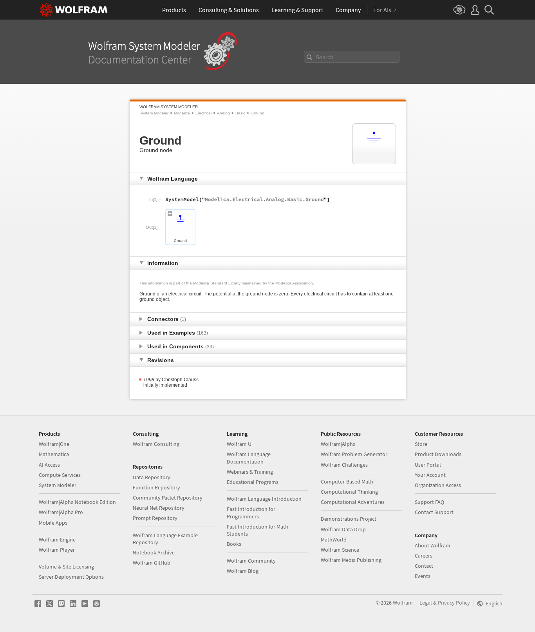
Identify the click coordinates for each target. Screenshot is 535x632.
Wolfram (403, 602)
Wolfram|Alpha (338, 443)
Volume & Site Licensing (66, 566)
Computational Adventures (353, 501)
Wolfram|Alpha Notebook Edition (77, 501)
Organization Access (438, 485)
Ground (257, 113)
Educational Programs (252, 481)
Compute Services (60, 474)
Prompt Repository (155, 518)
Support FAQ (429, 501)
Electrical (203, 113)
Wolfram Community (251, 560)
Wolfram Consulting (156, 443)
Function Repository (156, 487)
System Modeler (153, 113)
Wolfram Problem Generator (354, 454)
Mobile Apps (53, 522)
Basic (240, 113)
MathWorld (334, 539)
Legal (425, 602)
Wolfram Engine (57, 539)
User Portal (428, 464)
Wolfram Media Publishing (351, 559)
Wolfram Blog (242, 570)
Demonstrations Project (348, 518)
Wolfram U (239, 443)
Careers (423, 555)
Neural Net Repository (158, 507)
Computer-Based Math (347, 481)
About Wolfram (432, 545)
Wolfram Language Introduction (264, 498)
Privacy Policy (454, 602)
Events (422, 575)
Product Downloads (438, 454)
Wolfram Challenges (344, 464)
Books (234, 543)
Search (324, 57)
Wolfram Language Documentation (249, 458)
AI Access (49, 464)
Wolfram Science (340, 549)
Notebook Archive (154, 552)
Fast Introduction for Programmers (251, 512)
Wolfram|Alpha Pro (61, 512)
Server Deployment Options (71, 576)
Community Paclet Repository (167, 497)
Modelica (182, 113)
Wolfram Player (57, 549)
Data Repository (151, 477)
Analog (223, 113)
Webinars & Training (250, 471)
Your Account (430, 474)
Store (421, 443)
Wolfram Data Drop (343, 529)
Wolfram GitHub (151, 562)
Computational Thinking (349, 491)
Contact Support (434, 512)
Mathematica (54, 454)
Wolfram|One (54, 443)
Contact (424, 565)
